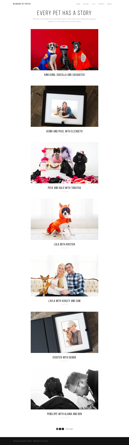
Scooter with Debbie (64, 357)
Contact (101, 4)
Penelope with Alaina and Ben (64, 414)
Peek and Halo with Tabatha (64, 188)
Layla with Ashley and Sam (64, 301)
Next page (69, 429)
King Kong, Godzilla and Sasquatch (64, 75)
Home (78, 4)
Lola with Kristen (64, 244)
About (109, 4)
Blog (93, 4)
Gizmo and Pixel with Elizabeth (64, 131)
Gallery (86, 4)
